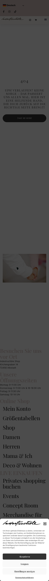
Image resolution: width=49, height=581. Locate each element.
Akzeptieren (24, 556)
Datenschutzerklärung (24, 578)
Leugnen (24, 564)
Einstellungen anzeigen (24, 571)
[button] (45, 523)
